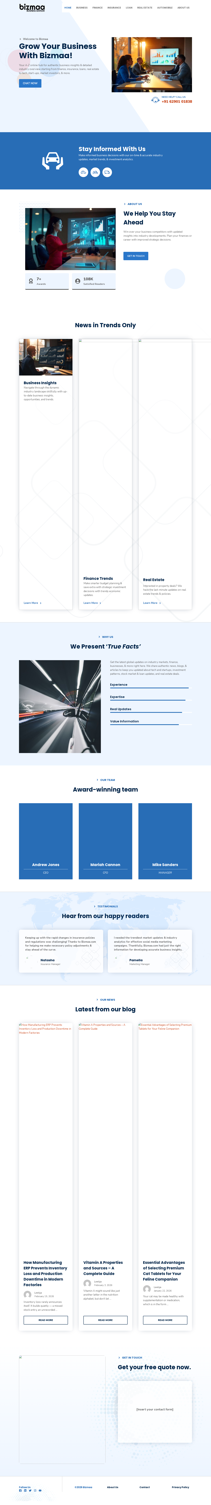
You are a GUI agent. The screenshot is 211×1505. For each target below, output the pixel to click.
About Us (183, 7)
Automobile (165, 7)
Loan (129, 7)
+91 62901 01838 (177, 101)
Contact (144, 1487)
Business (82, 7)
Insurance (114, 7)
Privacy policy (180, 1487)
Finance (98, 7)
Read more (46, 1320)
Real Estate (144, 7)
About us (112, 1487)
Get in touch (135, 256)
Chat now (30, 83)
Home (67, 7)
